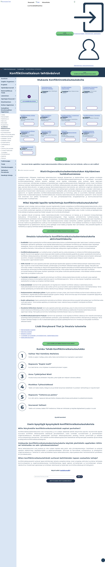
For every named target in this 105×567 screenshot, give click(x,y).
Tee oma (61, 159)
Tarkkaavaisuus (5, 144)
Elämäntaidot (5, 117)
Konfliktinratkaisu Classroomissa (66, 88)
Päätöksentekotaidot (7, 136)
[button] (38, 2)
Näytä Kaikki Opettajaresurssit (61, 480)
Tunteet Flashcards (6, 150)
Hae (79, 476)
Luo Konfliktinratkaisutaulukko (85, 73)
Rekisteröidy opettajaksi (93, 33)
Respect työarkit (26, 333)
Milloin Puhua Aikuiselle (8, 134)
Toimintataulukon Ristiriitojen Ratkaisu (47, 88)
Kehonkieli (4, 123)
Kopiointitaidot (5, 130)
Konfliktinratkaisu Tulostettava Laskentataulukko (70, 116)
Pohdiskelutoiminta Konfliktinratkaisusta (88, 132)
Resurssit (31, 2)
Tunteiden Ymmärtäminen (5, 153)
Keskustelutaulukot (27, 337)
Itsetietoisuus (5, 119)
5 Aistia (3, 115)
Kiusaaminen (4, 125)
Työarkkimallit (20, 69)
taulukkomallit (65, 470)
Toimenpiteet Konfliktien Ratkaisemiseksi (28, 132)
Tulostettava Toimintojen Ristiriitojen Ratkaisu (90, 88)
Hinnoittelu (46, 2)
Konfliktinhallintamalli (27, 147)
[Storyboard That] (6, 1)
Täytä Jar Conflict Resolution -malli (46, 132)
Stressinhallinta (5, 142)
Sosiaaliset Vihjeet (6, 140)
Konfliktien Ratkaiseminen (5, 127)
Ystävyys (3, 158)
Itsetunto (3, 121)
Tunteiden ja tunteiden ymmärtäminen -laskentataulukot (39, 335)
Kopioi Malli (48, 91)
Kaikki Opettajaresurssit (10, 69)
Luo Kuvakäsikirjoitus (35, 6)
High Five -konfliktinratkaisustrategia (69, 132)
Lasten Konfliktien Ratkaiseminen (46, 116)
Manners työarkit (26, 332)
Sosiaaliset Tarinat (6, 138)
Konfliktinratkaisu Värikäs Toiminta (28, 116)
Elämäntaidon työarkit (28, 330)
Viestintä (3, 156)
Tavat (2, 146)
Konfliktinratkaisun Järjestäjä (92, 115)
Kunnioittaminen (6, 132)
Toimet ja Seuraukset (7, 148)
